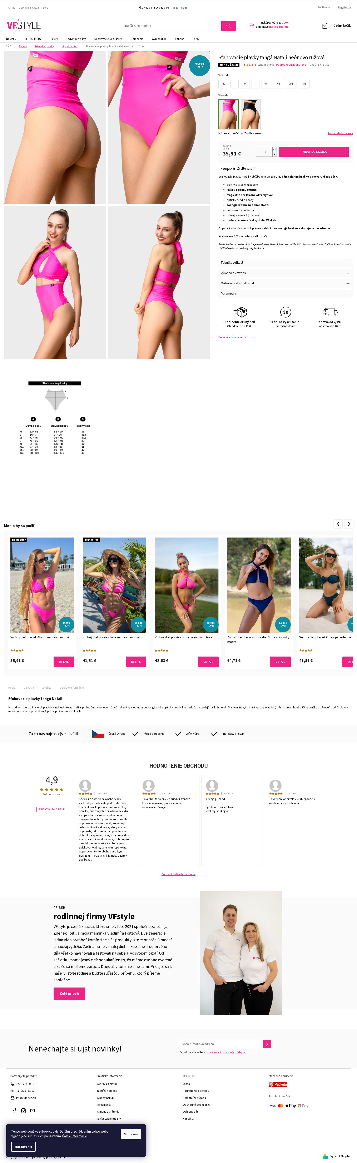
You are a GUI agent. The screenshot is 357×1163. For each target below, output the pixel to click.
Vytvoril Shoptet (341, 1156)
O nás (11, 8)
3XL (291, 84)
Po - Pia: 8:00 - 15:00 (22, 1091)
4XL (304, 84)
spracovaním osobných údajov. (226, 1052)
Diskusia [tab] (29, 688)
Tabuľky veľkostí (106, 1091)
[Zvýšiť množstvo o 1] (274, 149)
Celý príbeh (69, 993)
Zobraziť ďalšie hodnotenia (178, 874)
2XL (278, 84)
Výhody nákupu (105, 1098)
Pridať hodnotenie (52, 809)
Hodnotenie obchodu (196, 1091)
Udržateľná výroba (194, 1098)
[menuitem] (11, 39)
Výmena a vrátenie (107, 1112)
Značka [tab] (46, 688)
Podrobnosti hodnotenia (291, 65)
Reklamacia (103, 1105)
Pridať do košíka (314, 151)
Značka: (319, 65)
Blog (45, 8)
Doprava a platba (29, 8)
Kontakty (188, 1119)
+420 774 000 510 (26, 1084)
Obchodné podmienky (196, 1105)
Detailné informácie (230, 337)
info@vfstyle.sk (26, 1098)
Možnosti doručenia (340, 133)
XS (223, 84)
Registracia (344, 7)
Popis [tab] (11, 688)
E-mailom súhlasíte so (213, 1052)
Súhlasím (131, 1134)
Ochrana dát (190, 1112)
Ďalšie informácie (74, 1136)
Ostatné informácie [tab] (72, 688)
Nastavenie (23, 1146)
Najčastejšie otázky (108, 1119)
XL (266, 84)
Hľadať (228, 26)
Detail (64, 661)
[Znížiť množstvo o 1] (274, 154)
